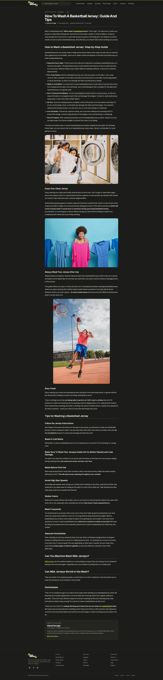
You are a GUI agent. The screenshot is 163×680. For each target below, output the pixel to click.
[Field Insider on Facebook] (29, 667)
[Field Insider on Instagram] (33, 667)
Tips (67, 12)
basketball (78, 31)
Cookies (122, 675)
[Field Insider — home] (33, 3)
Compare (58, 662)
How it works (114, 660)
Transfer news (60, 665)
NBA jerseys (49, 561)
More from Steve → (53, 636)
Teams (85, 660)
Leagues (85, 657)
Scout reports (60, 657)
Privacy (117, 675)
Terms (127, 675)
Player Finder (59, 660)
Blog (112, 662)
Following (86, 665)
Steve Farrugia (51, 23)
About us (113, 657)
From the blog (50, 12)
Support (113, 665)
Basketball (60, 12)
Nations (85, 662)
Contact (133, 675)
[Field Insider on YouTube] (37, 667)
